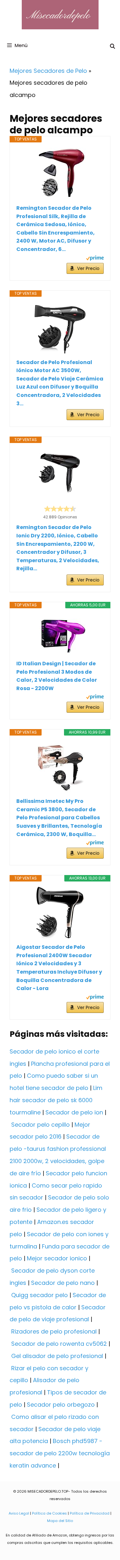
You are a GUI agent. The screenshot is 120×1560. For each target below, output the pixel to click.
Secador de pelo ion (74, 1112)
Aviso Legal (19, 1513)
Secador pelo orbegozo (61, 1405)
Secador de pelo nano (63, 1283)
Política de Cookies (49, 1513)
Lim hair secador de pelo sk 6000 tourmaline (56, 1100)
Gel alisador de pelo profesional (57, 1356)
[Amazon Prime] (95, 258)
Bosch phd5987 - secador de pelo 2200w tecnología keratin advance (60, 1453)
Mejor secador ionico (57, 1258)
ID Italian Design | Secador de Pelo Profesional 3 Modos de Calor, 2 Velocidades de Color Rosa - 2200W (56, 676)
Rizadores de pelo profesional (54, 1331)
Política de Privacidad (89, 1513)
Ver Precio (88, 268)
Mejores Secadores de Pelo (48, 71)
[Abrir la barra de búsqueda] (112, 46)
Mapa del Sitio (60, 1520)
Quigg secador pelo (39, 1295)
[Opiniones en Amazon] (60, 509)
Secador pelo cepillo (40, 1125)
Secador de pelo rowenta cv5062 (59, 1344)
